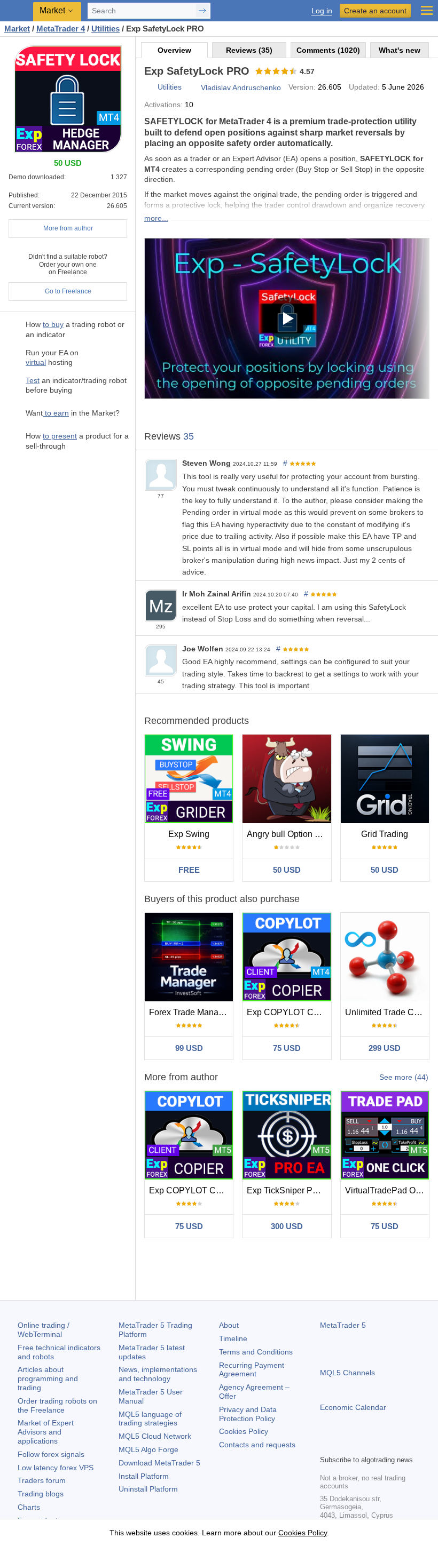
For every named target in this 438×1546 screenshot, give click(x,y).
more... (156, 218)
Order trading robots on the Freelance (57, 1405)
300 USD (287, 1226)
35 (188, 436)
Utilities (170, 87)
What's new (399, 50)
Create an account (375, 10)
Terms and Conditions (256, 1352)
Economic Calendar (353, 1407)
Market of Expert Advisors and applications (46, 1432)
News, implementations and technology (158, 1374)
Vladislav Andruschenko (241, 87)
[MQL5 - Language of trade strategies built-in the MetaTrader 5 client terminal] (16, 10)
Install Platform (144, 1476)
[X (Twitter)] (360, 1445)
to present (60, 436)
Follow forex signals (51, 1454)
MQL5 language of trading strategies (150, 1419)
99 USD (189, 1048)
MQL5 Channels (347, 1372)
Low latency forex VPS (55, 1467)
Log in (321, 11)
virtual (36, 362)
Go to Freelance (68, 291)
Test (33, 380)
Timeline (233, 1338)
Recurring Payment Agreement (251, 1369)
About (229, 1325)
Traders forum (42, 1480)
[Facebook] (326, 1445)
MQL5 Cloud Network (155, 1436)
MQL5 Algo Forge (148, 1449)
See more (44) (403, 1077)
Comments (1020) (328, 50)
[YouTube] (377, 1445)
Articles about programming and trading (48, 1378)
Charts (29, 1507)
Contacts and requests (257, 1444)
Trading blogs (41, 1493)
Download (159, 1463)
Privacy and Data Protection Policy (248, 1414)
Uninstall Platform (148, 1489)
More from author (68, 228)
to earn (56, 413)
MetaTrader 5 (343, 1325)
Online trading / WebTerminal (43, 1329)
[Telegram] (343, 1445)
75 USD (287, 1048)
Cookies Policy (243, 1431)
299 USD (385, 1048)
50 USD (287, 869)
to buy (53, 324)
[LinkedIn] (394, 1445)
